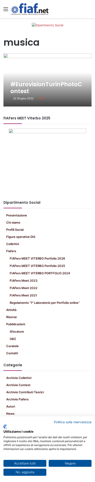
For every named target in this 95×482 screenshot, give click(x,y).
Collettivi (12, 244)
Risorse (11, 317)
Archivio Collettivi (18, 378)
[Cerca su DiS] (89, 11)
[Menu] (5, 11)
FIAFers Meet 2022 (23, 288)
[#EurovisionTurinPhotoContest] (47, 79)
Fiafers (11, 251)
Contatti (12, 353)
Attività (11, 310)
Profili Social (15, 229)
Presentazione (16, 215)
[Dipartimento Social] (30, 9)
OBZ (13, 339)
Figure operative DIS (20, 237)
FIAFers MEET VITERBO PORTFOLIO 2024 (40, 273)
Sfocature (17, 331)
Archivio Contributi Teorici (25, 392)
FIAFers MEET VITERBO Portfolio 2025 (37, 266)
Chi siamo (13, 222)
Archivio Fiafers (17, 399)
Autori (10, 406)
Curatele (12, 346)
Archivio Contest (18, 385)
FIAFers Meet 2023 (23, 280)
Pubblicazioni (15, 324)
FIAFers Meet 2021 (23, 295)
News (10, 413)
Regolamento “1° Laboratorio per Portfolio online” (45, 303)
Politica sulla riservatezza (73, 422)
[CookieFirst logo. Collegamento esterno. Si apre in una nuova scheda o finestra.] (5, 427)
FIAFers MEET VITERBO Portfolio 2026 (37, 258)
